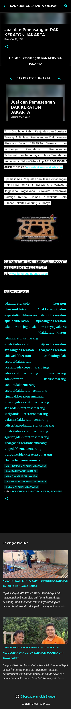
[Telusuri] (66, 5)
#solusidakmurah (17, 361)
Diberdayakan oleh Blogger (38, 696)
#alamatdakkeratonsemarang (26, 419)
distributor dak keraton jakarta (26, 466)
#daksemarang (55, 379)
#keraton (59, 303)
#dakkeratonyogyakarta (49, 327)
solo (17, 303)
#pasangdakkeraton (51, 321)
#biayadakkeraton (17, 356)
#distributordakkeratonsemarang (29, 425)
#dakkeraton (13, 379)
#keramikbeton (15, 309)
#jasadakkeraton (53, 344)
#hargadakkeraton (52, 350)
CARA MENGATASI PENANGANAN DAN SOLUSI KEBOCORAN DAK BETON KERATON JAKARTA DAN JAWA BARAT (33, 652)
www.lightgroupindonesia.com (28, 273)
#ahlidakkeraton (53, 315)
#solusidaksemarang (20, 385)
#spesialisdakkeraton (20, 315)
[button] (6, 46)
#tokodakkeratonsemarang (24, 408)
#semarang (57, 373)
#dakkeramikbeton (52, 309)
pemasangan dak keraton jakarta (26, 481)
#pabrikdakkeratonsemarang (26, 431)
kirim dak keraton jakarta (21, 476)
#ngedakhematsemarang (22, 448)
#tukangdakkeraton (19, 350)
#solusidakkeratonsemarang (25, 390)
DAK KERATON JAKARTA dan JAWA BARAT (39, 5)
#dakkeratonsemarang (21, 338)
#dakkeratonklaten (52, 332)
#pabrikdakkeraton (18, 344)
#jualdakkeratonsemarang (24, 396)
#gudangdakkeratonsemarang (26, 437)
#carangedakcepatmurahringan (27, 367)
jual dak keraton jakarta (21, 471)
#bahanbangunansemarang (24, 460)
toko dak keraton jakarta (22, 487)
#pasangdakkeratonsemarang (26, 402)
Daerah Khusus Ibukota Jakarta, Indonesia (37, 491)
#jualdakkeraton (16, 321)
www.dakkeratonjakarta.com (44, 167)
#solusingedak (55, 356)
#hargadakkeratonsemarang (25, 443)
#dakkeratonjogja (17, 327)
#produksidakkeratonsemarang (28, 454)
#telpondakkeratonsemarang (26, 414)
